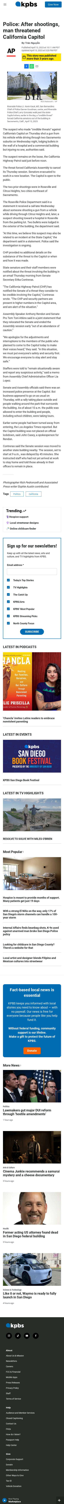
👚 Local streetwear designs (22, 522)
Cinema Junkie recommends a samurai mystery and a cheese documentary (31, 1173)
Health (6, 1228)
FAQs (8, 1429)
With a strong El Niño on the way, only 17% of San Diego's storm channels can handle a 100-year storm (30, 914)
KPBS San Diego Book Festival (21, 780)
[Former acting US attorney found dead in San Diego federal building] (32, 1208)
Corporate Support (14, 1459)
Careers (9, 1366)
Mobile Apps (11, 1377)
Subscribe (32, 631)
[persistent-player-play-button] (4, 1500)
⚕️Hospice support (17, 516)
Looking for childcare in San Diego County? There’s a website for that (28, 946)
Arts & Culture (9, 1167)
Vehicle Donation (13, 1486)
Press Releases (13, 1382)
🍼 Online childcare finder (21, 528)
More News (11, 1065)
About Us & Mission (15, 1355)
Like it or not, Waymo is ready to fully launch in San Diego (29, 1295)
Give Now (53, 4)
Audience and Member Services (20, 1413)
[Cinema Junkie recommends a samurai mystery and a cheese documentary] (32, 1147)
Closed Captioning (14, 1418)
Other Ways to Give (15, 1475)
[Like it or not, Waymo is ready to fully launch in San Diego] (32, 1269)
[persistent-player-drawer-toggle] (60, 1500)
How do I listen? (13, 1434)
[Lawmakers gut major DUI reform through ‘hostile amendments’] (32, 1086)
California (33, 494)
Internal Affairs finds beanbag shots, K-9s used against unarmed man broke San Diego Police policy (31, 931)
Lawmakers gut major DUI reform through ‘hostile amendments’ (27, 1112)
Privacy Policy (12, 1388)
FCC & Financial (13, 1372)
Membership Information (17, 1470)
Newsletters (11, 1361)
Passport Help (12, 1440)
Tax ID (9, 1481)
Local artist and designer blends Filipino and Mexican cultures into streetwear (29, 959)
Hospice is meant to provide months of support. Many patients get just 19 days (31, 899)
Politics (17, 494)
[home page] (26, 4)
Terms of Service (13, 1399)
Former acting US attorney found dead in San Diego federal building (30, 1234)
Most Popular (12, 852)
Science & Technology (12, 1290)
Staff (8, 1393)
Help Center (11, 1445)
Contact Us (11, 1423)
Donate (32, 1050)
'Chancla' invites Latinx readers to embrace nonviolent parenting (29, 720)
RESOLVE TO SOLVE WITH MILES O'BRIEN (27, 838)
